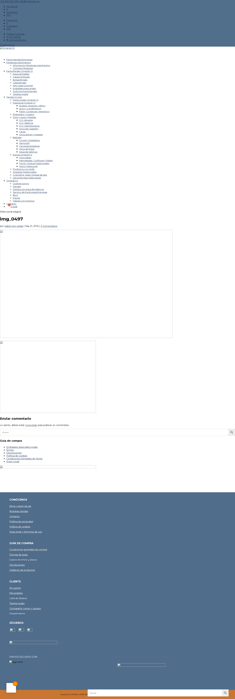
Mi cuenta (15, 588)
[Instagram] (21, 630)
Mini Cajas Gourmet (23, 85)
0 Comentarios (49, 226)
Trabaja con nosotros (23, 201)
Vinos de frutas (26, 149)
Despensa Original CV (24, 103)
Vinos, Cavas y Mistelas (24, 117)
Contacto (14, 516)
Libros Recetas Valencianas (27, 177)
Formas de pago (18, 554)
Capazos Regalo (21, 77)
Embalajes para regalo (24, 88)
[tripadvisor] (29, 630)
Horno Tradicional (28, 166)
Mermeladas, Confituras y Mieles (36, 160)
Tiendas (17, 186)
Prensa (16, 198)
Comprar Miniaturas (23, 68)
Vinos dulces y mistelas (31, 134)
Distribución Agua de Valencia (28, 189)
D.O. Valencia (26, 123)
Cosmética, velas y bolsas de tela (30, 175)
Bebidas (17, 137)
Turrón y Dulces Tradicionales (34, 163)
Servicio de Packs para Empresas (30, 192)
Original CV (12, 180)
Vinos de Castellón (28, 128)
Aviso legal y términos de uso (25, 531)
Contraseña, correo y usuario (25, 608)
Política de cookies (16, 455)
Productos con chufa (23, 169)
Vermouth (24, 143)
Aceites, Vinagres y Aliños (32, 105)
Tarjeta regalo (17, 603)
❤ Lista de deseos (16, 40)
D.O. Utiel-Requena (29, 126)
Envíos (10, 450)
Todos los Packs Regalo (25, 91)
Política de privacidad (21, 521)
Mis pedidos (16, 593)
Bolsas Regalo (20, 79)
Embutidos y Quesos (23, 114)
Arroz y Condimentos (30, 108)
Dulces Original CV (22, 154)
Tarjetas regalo (20, 94)
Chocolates (25, 157)
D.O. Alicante (26, 120)
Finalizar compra (15, 34)
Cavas (22, 131)
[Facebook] (12, 630)
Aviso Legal (12, 461)
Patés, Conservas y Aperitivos (34, 111)
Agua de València (28, 152)
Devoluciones (14, 452)
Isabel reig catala (13, 226)
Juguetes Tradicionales (24, 172)
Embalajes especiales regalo (22, 447)
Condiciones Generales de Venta (24, 458)
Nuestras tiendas (18, 511)
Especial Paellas (21, 74)
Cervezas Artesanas (29, 146)
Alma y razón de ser (20, 506)
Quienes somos (21, 183)
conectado (31, 425)
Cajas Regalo (19, 82)
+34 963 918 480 (9, 1)
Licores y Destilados (29, 140)
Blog (15, 195)
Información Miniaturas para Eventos (31, 65)
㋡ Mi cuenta (13, 37)
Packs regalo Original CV (26, 100)
